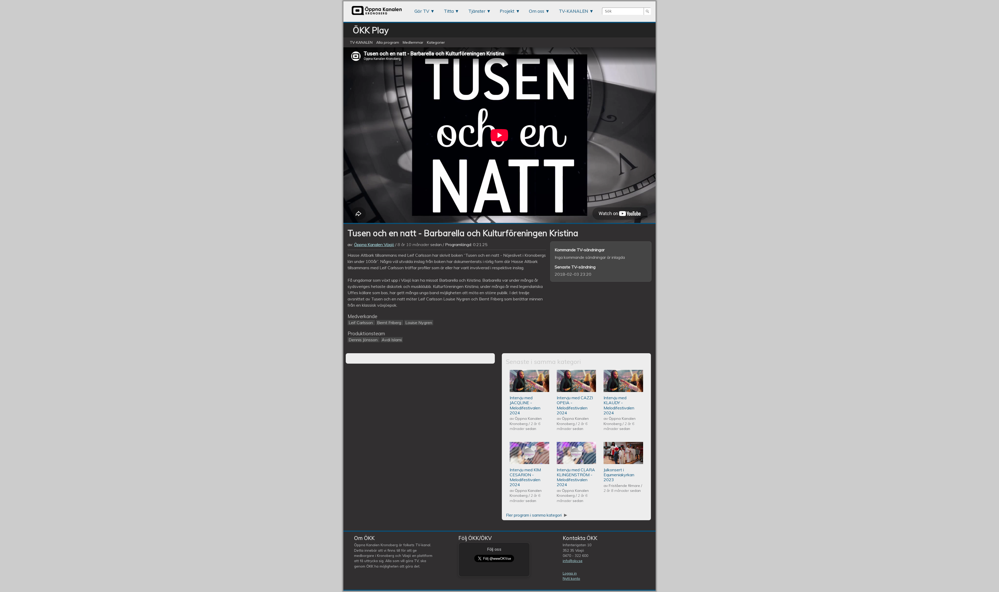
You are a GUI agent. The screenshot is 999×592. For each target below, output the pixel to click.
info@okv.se (572, 560)
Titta (449, 11)
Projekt (507, 11)
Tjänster (476, 11)
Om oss (536, 11)
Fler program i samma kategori (534, 515)
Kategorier (436, 42)
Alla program (387, 42)
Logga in (570, 573)
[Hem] (377, 14)
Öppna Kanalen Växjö (374, 244)
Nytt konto (571, 578)
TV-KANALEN (573, 11)
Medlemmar (413, 42)
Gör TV (421, 11)
